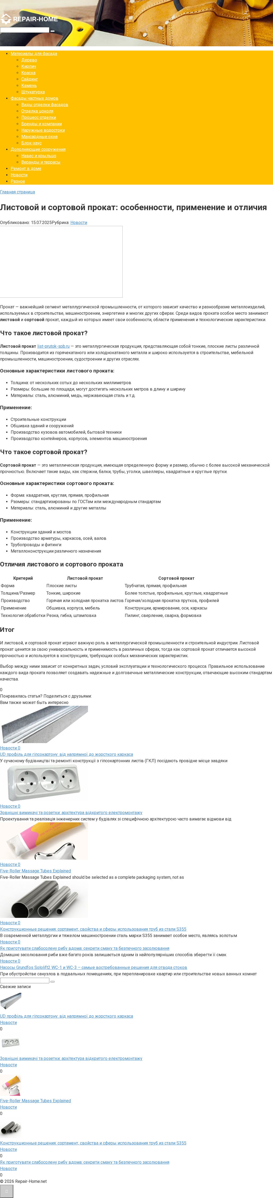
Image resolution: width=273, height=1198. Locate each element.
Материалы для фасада (34, 53)
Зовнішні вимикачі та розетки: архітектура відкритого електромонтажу (71, 812)
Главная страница (17, 191)
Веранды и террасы (41, 162)
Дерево (29, 60)
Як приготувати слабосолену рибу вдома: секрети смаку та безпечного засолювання (84, 948)
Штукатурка (33, 91)
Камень (29, 85)
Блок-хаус (31, 143)
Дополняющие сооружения (38, 149)
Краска (28, 72)
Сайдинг (29, 79)
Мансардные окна (39, 136)
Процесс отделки (38, 117)
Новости (19, 174)
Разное (18, 181)
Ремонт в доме (26, 168)
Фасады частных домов (34, 98)
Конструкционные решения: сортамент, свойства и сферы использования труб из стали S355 (93, 929)
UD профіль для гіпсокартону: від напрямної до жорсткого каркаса (66, 754)
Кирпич (28, 66)
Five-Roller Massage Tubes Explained (35, 870)
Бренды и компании (41, 123)
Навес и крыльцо (38, 155)
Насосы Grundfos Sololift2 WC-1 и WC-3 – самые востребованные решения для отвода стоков (93, 967)
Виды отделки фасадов (44, 104)
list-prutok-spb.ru (53, 346)
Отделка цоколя (37, 111)
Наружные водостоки (43, 130)
